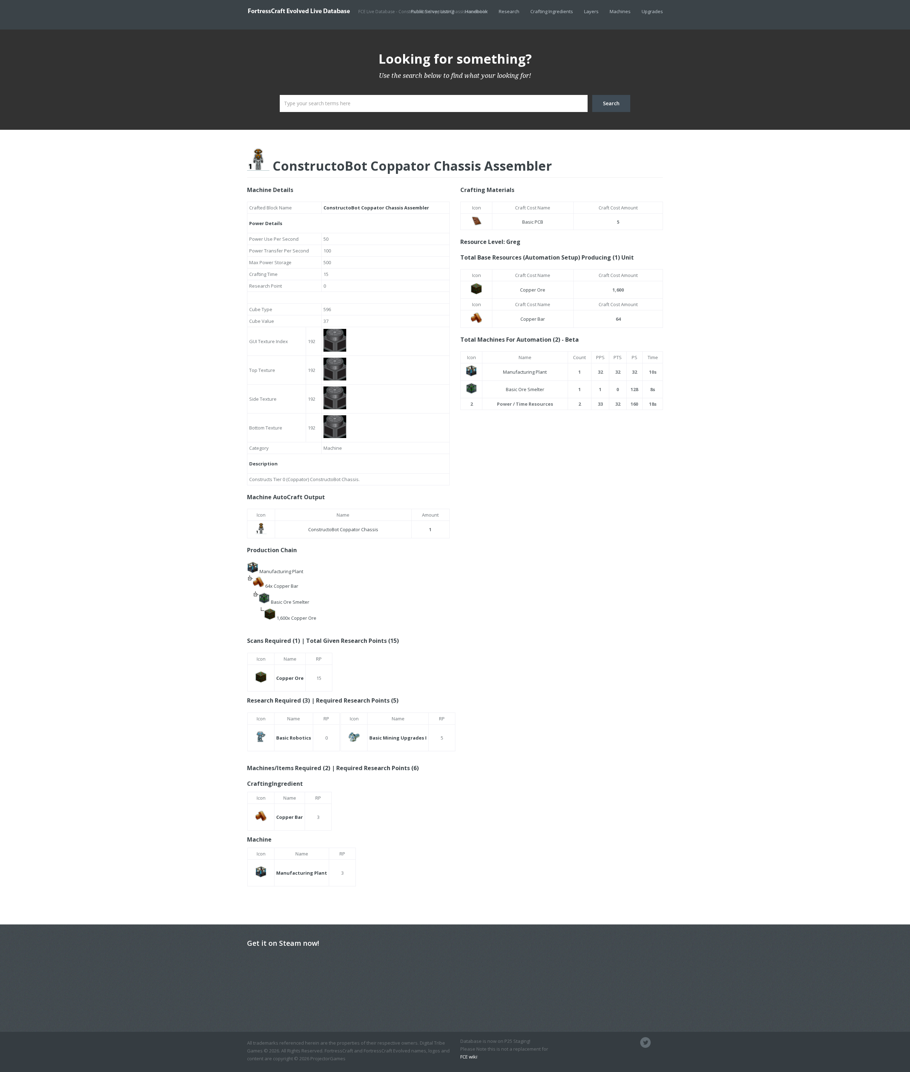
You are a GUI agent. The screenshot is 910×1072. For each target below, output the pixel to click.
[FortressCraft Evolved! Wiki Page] (609, 1042)
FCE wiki (468, 1057)
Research (509, 11)
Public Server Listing (432, 11)
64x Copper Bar (281, 586)
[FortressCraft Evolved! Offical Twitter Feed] (645, 1042)
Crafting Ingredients (551, 11)
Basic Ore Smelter (290, 602)
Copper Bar (532, 319)
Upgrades (652, 11)
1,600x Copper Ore (296, 618)
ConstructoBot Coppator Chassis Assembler (410, 165)
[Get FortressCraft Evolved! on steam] (633, 1042)
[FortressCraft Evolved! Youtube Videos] (657, 1042)
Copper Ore (532, 290)
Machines (620, 11)
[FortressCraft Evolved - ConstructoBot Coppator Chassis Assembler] (302, 10)
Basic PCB (532, 222)
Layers (591, 11)
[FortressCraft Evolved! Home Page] (621, 1042)
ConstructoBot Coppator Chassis (343, 529)
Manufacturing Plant (281, 571)
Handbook (476, 11)
